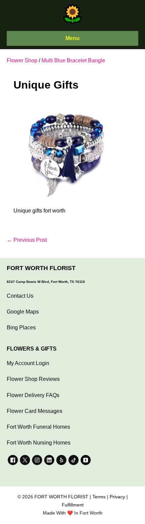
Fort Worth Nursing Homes (38, 443)
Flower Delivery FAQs (33, 395)
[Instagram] (37, 460)
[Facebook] (13, 460)
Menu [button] (72, 38)
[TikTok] (73, 460)
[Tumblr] (86, 460)
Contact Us (20, 296)
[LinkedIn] (49, 460)
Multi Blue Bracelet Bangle (73, 60)
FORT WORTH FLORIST (61, 496)
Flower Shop (22, 60)
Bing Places (21, 327)
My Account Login (28, 363)
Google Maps (23, 312)
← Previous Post (27, 240)
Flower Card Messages (34, 411)
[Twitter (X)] (25, 460)
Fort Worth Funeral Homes (38, 427)
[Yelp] (61, 460)
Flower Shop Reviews (33, 379)
